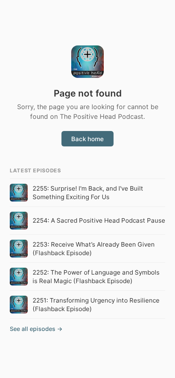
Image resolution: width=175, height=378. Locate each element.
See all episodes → (36, 328)
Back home (87, 139)
